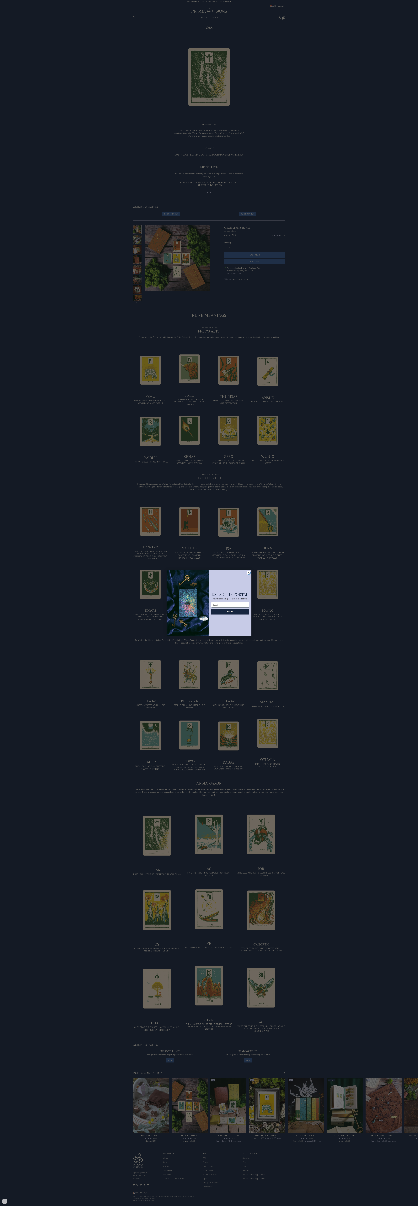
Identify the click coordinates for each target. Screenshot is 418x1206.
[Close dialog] (249, 573)
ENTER (230, 611)
